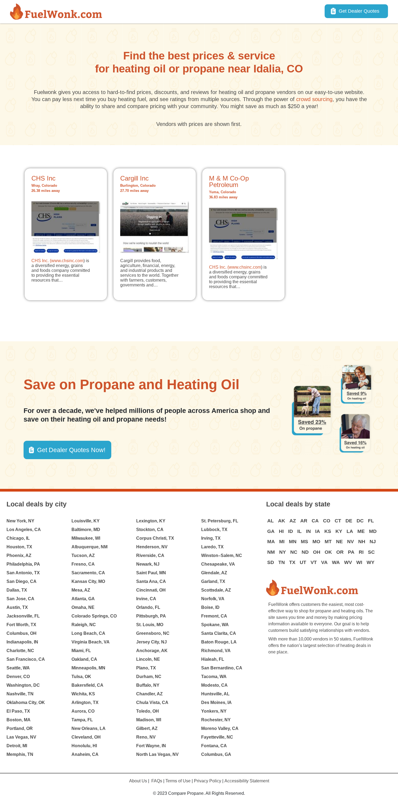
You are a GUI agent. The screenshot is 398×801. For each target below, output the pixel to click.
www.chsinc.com (67, 260)
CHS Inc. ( (41, 260)
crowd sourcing (314, 99)
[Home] (58, 12)
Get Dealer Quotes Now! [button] (71, 449)
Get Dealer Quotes (359, 11)
